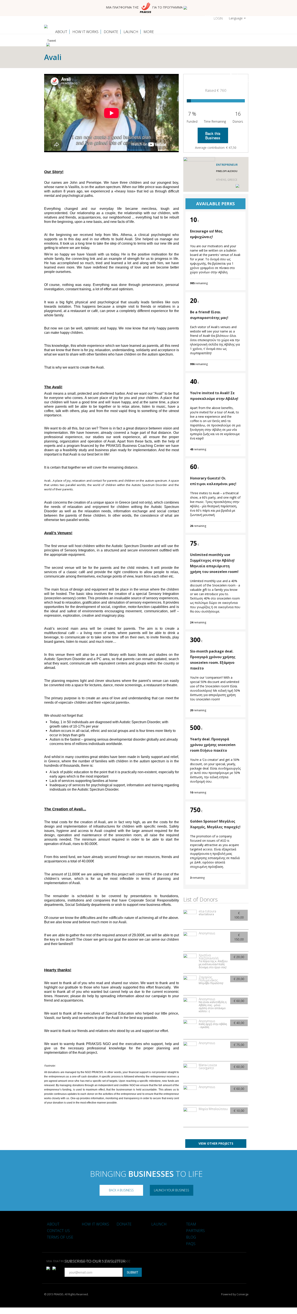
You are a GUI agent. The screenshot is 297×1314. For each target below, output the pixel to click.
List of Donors (200, 899)
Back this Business (212, 135)
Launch (130, 31)
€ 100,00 (239, 915)
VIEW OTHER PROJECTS (216, 1143)
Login (218, 18)
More (148, 31)
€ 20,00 (239, 957)
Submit (132, 1272)
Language (236, 18)
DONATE (111, 31)
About (61, 31)
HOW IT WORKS (85, 31)
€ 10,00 (239, 1110)
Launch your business (171, 1190)
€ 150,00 (239, 937)
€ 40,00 (239, 1022)
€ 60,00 (239, 1000)
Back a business (121, 1190)
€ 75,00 (239, 1044)
